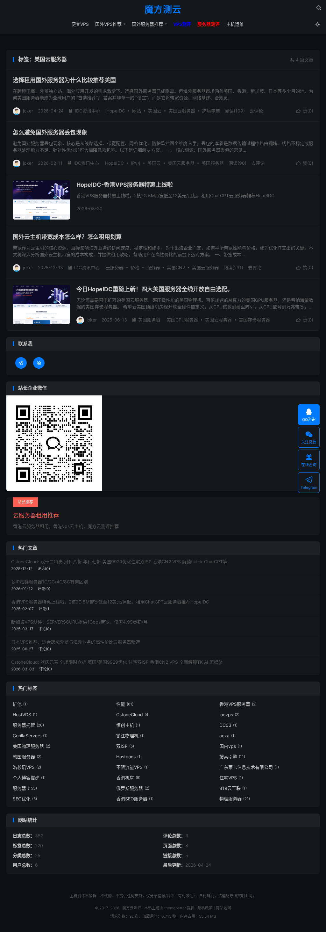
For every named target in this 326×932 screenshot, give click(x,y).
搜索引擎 (232, 756)
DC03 (228, 725)
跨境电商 (211, 110)
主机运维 (235, 24)
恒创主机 (128, 725)
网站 (136, 110)
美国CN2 (176, 267)
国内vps (230, 746)
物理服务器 (234, 798)
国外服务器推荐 (147, 24)
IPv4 (135, 163)
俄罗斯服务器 (132, 788)
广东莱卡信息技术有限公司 (249, 767)
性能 (124, 704)
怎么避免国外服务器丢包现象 (50, 132)
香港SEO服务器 (134, 798)
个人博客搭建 (29, 777)
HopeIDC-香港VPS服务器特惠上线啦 (124, 184)
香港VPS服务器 (238, 704)
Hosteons (129, 756)
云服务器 (115, 267)
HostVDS (25, 714)
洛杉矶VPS (27, 767)
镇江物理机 (130, 735)
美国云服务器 (181, 110)
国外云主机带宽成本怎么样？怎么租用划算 (67, 237)
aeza (227, 735)
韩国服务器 (27, 756)
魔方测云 (163, 10)
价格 (135, 267)
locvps (229, 714)
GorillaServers (30, 735)
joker (28, 110)
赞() (304, 110)
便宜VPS (80, 24)
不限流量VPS (132, 767)
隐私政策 (205, 908)
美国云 (154, 110)
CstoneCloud (133, 714)
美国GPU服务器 (182, 319)
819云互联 (233, 788)
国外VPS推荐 (108, 24)
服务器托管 (28, 725)
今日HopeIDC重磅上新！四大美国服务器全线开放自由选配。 (154, 289)
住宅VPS (231, 777)
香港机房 (128, 777)
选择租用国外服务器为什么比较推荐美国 (64, 80)
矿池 (20, 704)
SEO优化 (25, 798)
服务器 (153, 267)
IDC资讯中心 (84, 110)
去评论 (256, 110)
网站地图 (223, 908)
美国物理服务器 (31, 746)
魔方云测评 (131, 908)
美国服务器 (213, 163)
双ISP (125, 746)
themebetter (175, 908)
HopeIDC (115, 110)
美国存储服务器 (254, 319)
